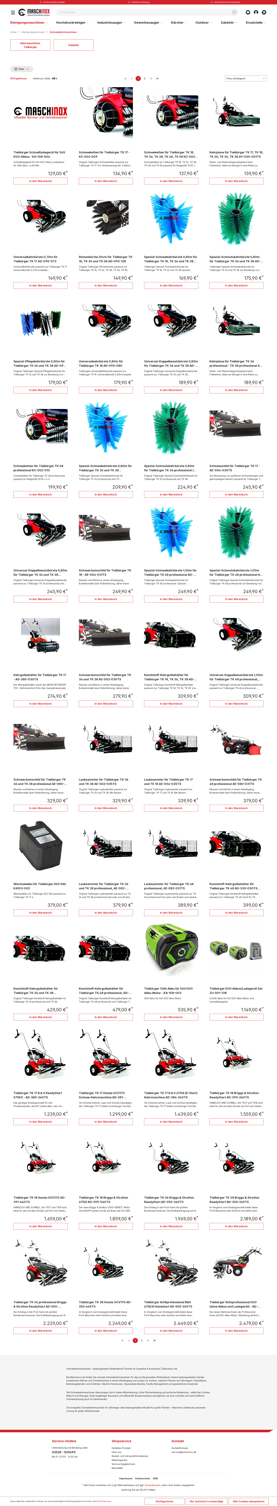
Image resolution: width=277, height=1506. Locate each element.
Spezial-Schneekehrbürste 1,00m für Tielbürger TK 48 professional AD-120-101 (170, 573)
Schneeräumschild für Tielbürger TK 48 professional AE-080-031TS (236, 782)
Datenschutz (142, 1478)
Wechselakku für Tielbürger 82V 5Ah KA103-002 (39, 886)
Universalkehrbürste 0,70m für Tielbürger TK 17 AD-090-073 (35, 259)
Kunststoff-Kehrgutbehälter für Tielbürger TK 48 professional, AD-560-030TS (104, 991)
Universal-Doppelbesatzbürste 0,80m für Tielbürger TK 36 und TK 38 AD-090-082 (171, 364)
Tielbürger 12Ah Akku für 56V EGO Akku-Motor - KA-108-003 (168, 991)
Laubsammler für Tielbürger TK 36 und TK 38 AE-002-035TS (103, 782)
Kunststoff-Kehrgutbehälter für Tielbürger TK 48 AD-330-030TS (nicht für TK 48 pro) (233, 886)
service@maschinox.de (184, 1452)
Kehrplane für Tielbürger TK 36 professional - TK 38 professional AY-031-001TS (236, 364)
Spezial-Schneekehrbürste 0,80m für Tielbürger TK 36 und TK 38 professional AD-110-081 (105, 468)
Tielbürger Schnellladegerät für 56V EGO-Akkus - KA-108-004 (39, 154)
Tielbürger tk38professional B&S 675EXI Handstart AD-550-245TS (168, 1304)
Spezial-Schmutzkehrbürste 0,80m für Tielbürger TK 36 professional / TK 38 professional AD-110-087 (169, 468)
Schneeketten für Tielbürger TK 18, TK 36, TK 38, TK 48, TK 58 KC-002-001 (170, 155)
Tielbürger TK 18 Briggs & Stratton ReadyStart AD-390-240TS (234, 1095)
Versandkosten (152, 1485)
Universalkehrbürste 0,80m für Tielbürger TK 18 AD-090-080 (101, 363)
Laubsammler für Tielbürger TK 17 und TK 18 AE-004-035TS (168, 782)
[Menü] (13, 12)
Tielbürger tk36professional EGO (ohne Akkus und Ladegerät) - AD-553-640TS (234, 1304)
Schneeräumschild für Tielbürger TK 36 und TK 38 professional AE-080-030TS (39, 782)
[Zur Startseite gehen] (34, 12)
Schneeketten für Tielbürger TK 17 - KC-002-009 (104, 154)
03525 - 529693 (64, 1452)
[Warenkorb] (264, 12)
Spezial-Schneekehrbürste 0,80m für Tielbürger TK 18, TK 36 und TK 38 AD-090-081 (170, 259)
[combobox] (142, 12)
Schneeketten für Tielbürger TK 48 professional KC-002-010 (38, 468)
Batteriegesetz (119, 1460)
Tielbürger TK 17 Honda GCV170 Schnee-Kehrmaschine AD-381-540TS (102, 1095)
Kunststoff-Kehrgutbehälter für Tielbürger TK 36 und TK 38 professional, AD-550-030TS (35, 991)
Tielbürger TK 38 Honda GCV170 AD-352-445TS (105, 1304)
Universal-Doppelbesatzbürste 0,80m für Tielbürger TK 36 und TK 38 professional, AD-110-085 (40, 573)
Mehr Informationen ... (103, 1501)
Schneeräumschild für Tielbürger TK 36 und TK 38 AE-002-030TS (105, 677)
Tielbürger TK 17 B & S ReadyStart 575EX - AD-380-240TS (37, 1095)
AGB (155, 1478)
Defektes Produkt (121, 1448)
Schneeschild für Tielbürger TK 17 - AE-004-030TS (235, 468)
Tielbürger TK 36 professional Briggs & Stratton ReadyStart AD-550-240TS (40, 1304)
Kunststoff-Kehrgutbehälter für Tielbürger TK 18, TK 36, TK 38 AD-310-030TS (169, 677)
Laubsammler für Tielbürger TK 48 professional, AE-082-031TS (169, 886)
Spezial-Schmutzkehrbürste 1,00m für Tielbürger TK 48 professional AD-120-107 (236, 573)
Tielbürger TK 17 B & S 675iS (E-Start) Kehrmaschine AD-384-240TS (170, 1095)
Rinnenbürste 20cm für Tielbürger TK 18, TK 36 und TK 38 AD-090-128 (105, 259)
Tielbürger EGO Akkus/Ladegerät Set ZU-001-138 (236, 991)
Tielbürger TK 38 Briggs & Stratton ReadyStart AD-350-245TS (234, 1200)
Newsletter (117, 1468)
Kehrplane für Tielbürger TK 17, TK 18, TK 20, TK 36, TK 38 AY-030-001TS (236, 154)
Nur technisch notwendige (206, 1501)
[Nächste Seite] (151, 78)
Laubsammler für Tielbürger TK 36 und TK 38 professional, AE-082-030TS (103, 886)
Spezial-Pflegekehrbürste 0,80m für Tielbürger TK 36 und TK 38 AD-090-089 (40, 364)
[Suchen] (234, 12)
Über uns (116, 1452)
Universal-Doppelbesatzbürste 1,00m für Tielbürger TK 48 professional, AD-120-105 (236, 677)
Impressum (126, 1478)
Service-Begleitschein (123, 1464)
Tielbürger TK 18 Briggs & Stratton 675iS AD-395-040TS (103, 1200)
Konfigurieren (164, 1501)
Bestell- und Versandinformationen (130, 1456)
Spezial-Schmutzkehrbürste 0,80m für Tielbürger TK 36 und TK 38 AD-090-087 (235, 259)
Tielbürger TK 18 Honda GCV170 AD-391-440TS (39, 1200)
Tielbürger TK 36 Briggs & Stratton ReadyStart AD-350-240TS (169, 1200)
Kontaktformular (180, 1448)
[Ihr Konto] (256, 12)
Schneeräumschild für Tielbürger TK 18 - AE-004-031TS (105, 572)
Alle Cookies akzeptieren (248, 1501)
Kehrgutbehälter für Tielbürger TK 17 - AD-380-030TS (39, 677)
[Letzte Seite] (157, 78)
